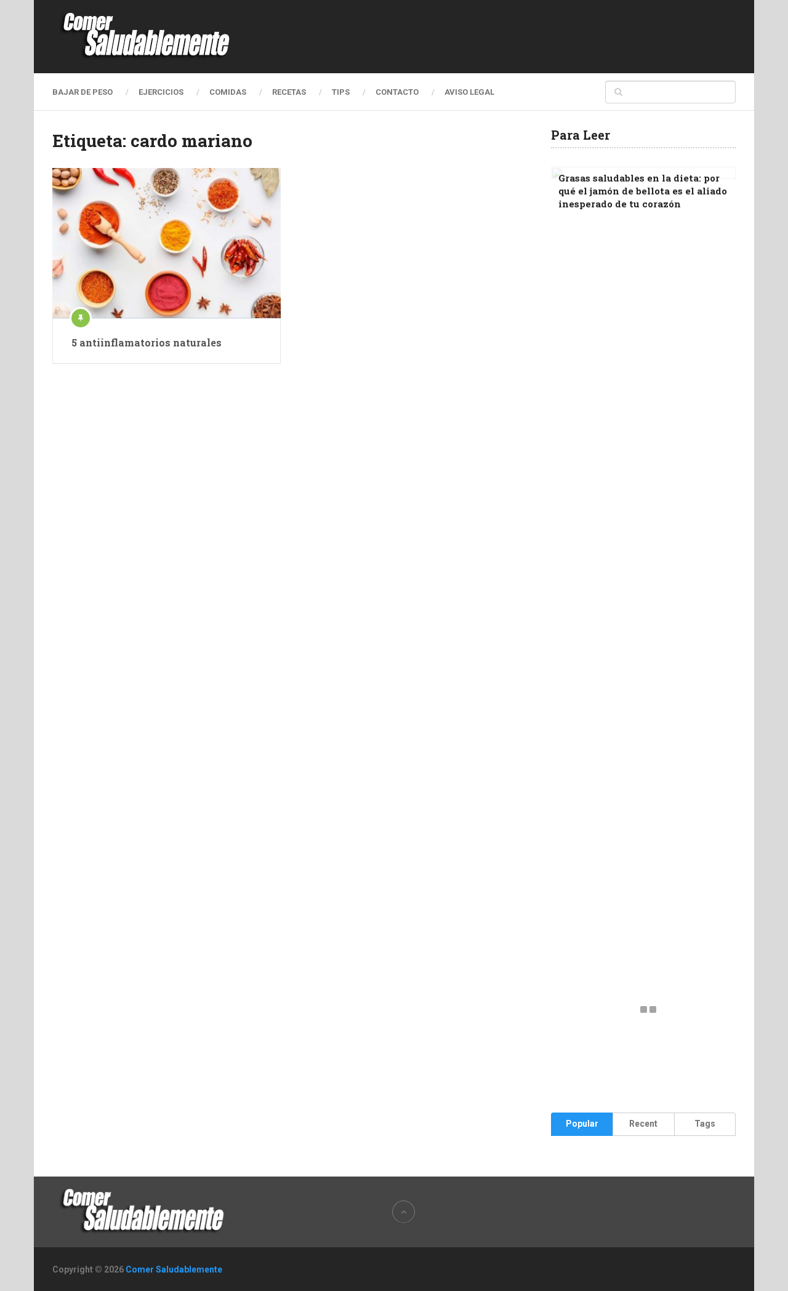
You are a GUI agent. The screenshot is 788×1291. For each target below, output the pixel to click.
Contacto (397, 92)
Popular (582, 1124)
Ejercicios (161, 92)
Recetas (289, 92)
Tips (341, 92)
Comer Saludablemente (174, 1269)
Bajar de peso (82, 92)
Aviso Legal (469, 92)
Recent (643, 1124)
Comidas (227, 92)
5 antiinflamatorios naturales (146, 342)
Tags (704, 1124)
